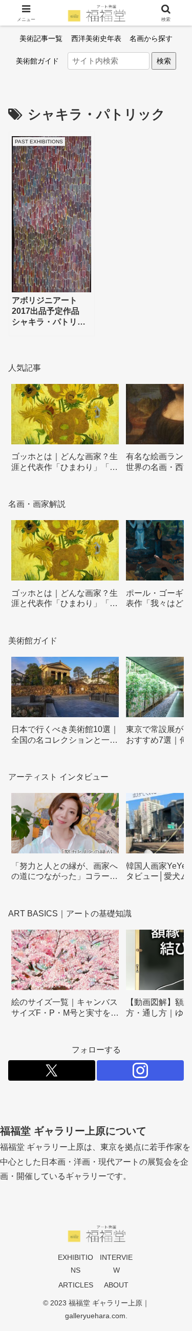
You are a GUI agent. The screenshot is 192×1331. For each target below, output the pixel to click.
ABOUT (116, 1285)
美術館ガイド (37, 61)
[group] (65, 432)
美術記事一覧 (40, 38)
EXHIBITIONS (75, 1263)
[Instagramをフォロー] (140, 1070)
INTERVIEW (116, 1263)
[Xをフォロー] (51, 1070)
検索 (164, 61)
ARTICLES (75, 1285)
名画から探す (151, 38)
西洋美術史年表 (96, 38)
